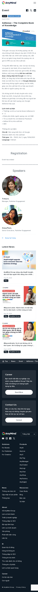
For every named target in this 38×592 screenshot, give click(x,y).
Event (21, 361)
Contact (19, 420)
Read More (19, 392)
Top (6, 361)
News (13, 361)
